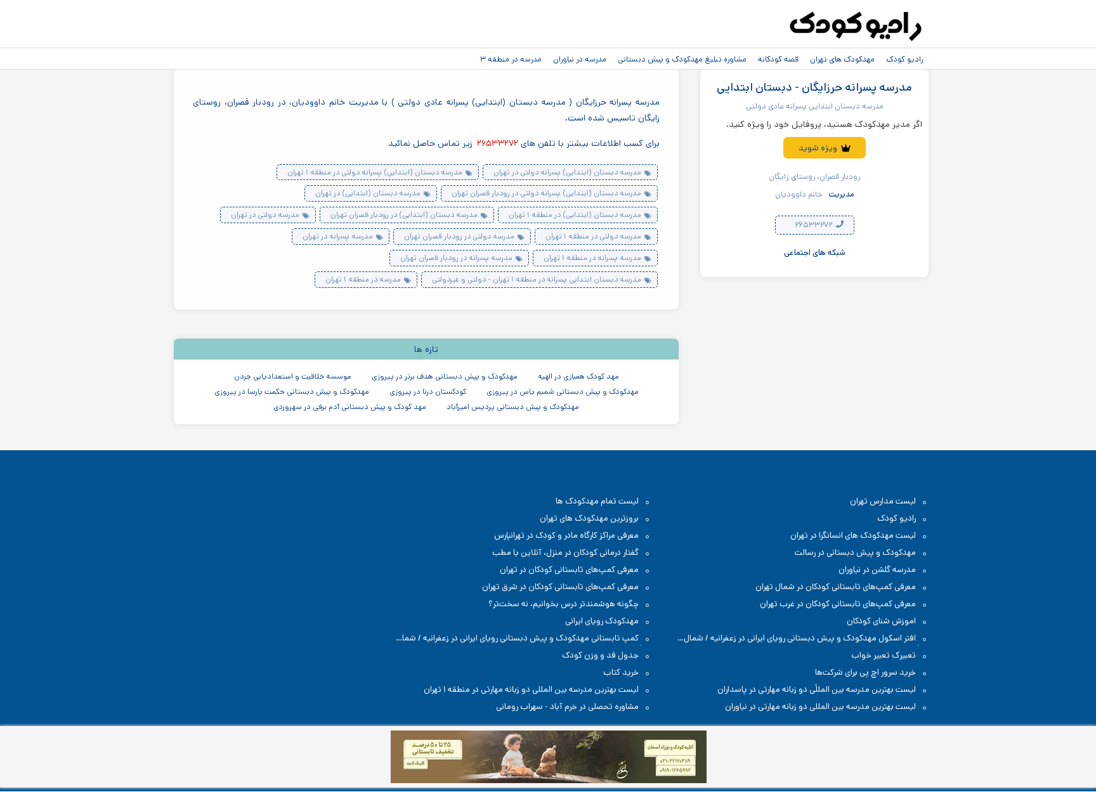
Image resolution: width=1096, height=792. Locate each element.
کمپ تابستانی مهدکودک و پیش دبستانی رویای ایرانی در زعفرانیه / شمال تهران (523, 639)
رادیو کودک (904, 59)
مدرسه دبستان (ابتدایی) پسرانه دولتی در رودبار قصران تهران (546, 193)
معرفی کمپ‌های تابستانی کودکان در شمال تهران (835, 587)
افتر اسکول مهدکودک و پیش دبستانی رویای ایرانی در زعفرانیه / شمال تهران (806, 639)
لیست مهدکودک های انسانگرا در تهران (853, 535)
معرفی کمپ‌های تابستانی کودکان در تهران (569, 570)
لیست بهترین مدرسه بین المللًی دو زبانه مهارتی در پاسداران (816, 690)
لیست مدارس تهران (883, 501)
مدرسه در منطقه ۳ (511, 59)
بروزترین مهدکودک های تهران (589, 518)
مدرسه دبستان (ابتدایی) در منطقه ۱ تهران (575, 214)
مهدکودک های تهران (842, 59)
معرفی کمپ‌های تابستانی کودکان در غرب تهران (838, 604)
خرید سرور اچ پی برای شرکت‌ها (865, 672)
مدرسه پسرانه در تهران (338, 236)
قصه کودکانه (778, 59)
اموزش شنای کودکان (881, 621)
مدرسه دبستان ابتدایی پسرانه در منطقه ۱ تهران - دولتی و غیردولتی (536, 279)
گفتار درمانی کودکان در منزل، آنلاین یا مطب (565, 553)
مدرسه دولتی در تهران (265, 214)
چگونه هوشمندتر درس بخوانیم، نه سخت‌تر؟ (563, 604)
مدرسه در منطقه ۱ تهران (363, 279)
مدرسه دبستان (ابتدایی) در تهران (368, 193)
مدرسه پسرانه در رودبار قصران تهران (456, 257)
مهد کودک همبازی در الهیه (578, 376)
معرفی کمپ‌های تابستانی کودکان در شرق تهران (560, 587)
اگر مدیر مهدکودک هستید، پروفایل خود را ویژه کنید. (824, 124)
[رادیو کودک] (855, 26)
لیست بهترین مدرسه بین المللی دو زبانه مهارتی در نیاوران (820, 707)
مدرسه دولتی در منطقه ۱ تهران (593, 236)
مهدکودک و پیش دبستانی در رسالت (855, 553)
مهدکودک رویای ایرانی (602, 621)
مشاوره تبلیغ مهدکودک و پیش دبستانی (682, 59)
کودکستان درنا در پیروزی (427, 391)
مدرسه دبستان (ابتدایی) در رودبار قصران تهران (404, 214)
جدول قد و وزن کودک (600, 655)
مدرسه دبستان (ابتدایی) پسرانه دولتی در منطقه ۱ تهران (374, 172)
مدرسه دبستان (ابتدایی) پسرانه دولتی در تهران (567, 172)
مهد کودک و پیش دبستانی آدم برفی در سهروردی (349, 406)
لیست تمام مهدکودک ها (597, 501)
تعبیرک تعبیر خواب (883, 655)
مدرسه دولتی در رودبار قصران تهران (459, 236)
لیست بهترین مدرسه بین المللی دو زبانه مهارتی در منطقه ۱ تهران (531, 690)
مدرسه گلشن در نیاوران (877, 570)
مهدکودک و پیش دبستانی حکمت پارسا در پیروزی (291, 391)
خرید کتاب (621, 672)
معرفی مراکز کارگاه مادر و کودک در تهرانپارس (566, 535)
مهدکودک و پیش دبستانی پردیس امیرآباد (513, 406)
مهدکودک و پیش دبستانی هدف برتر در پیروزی (445, 376)
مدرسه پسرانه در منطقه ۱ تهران (592, 257)
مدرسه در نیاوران (579, 59)
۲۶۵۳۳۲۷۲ (814, 225)
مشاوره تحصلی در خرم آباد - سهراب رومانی (567, 707)
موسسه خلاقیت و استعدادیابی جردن (292, 376)
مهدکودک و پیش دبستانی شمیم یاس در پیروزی (562, 391)
